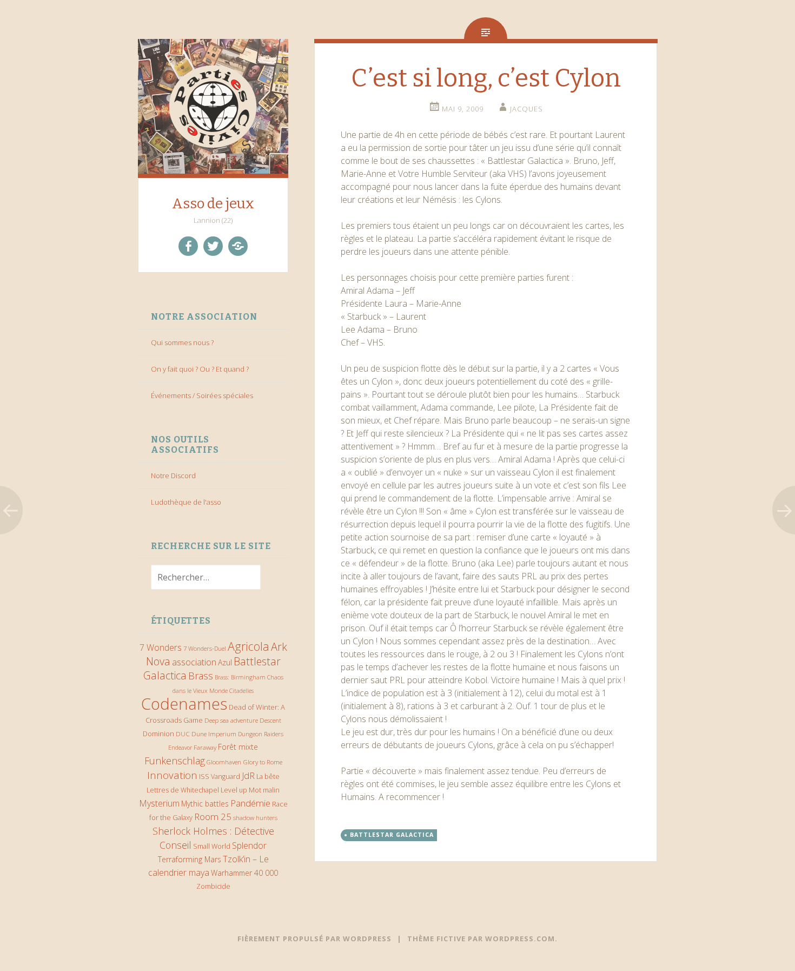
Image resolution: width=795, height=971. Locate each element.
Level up (234, 790)
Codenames (184, 704)
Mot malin (264, 790)
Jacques (526, 109)
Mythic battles (205, 803)
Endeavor (180, 747)
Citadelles (241, 691)
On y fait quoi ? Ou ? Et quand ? (200, 369)
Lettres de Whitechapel (183, 790)
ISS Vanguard (219, 776)
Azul (225, 662)
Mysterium (159, 803)
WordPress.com (520, 938)
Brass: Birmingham (240, 677)
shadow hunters (255, 818)
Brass (200, 675)
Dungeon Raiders (260, 734)
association (194, 662)
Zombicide (213, 886)
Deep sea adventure (231, 720)
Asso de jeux (213, 203)
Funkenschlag (174, 760)
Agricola (248, 646)
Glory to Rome (262, 761)
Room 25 (212, 816)
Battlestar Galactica (392, 834)
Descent (270, 720)
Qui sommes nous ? (182, 342)
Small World (211, 846)
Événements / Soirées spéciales (202, 395)
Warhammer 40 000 (244, 873)
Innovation (172, 775)
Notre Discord (173, 475)
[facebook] (188, 246)
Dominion (158, 733)
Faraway (205, 747)
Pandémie (250, 803)
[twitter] (213, 246)
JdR (248, 775)
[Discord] (238, 246)
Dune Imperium (213, 733)
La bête (268, 776)
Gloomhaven (224, 762)
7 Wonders (161, 647)
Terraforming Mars (189, 859)
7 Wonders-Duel (204, 648)
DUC (183, 733)
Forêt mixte (238, 747)
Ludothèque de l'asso (186, 502)
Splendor (249, 845)
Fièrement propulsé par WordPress (314, 938)
